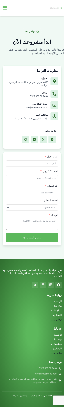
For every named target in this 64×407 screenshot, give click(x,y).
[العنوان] (54, 81)
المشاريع (57, 315)
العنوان (44, 78)
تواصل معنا (56, 319)
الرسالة (54, 215)
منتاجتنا (58, 310)
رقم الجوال (52, 185)
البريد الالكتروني (50, 171)
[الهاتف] (54, 94)
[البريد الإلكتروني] (54, 105)
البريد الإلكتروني (40, 103)
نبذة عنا (58, 306)
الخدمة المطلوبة (50, 200)
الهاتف (45, 92)
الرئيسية (58, 301)
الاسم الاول (52, 156)
